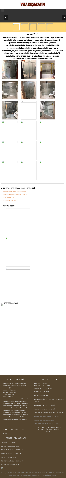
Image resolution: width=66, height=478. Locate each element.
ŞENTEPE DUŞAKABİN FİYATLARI (12, 450)
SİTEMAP (4, 433)
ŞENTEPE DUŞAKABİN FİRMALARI (12, 461)
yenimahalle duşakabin (9, 200)
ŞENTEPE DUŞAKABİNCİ (9, 457)
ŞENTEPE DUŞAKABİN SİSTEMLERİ (48, 429)
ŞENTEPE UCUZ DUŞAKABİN (10, 446)
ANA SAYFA (40, 427)
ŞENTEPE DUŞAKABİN (16, 438)
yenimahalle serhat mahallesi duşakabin (14, 191)
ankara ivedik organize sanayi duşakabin (15, 194)
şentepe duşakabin (8, 197)
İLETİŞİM (48, 431)
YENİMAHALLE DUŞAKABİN (10, 464)
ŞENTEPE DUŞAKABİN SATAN (11, 453)
